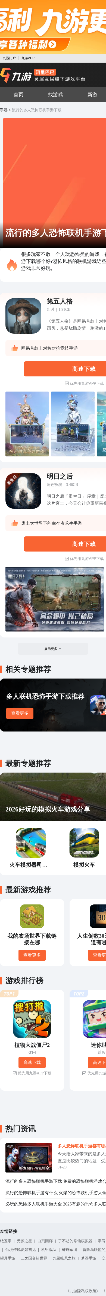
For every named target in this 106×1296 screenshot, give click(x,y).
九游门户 (9, 58)
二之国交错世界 (34, 1258)
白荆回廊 (45, 1241)
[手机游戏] (42, 75)
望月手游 (7, 1258)
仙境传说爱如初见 (20, 1249)
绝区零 (5, 1241)
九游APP (28, 58)
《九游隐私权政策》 (83, 1291)
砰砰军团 (69, 1249)
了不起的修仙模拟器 (75, 1241)
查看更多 (20, 713)
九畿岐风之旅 (64, 1258)
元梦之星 (24, 1241)
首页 (18, 94)
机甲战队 (49, 1249)
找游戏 (55, 94)
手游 (4, 110)
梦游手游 (88, 1258)
